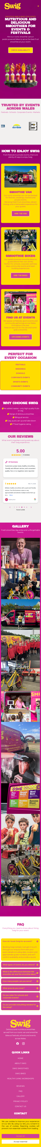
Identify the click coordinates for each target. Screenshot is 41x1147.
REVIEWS (20, 1086)
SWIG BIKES (20, 1074)
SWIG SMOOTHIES (21, 1068)
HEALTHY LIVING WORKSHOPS (20, 1079)
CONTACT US (20, 1106)
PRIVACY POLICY (20, 1101)
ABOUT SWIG (20, 1063)
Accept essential (20, 1142)
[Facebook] (17, 1044)
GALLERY (20, 1096)
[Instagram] (23, 1044)
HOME (20, 1058)
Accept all (20, 1136)
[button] (38, 6)
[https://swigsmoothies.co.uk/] (12, 6)
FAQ (20, 1091)
